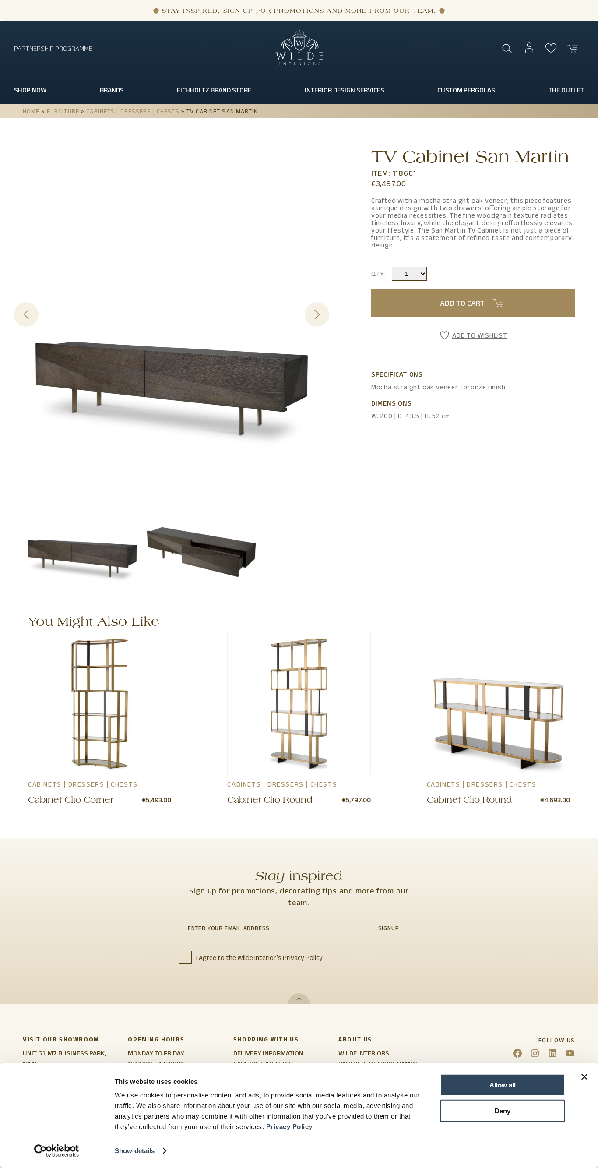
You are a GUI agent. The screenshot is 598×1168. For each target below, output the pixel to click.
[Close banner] (584, 1077)
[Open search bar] (507, 49)
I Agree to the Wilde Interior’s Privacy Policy (259, 957)
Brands (112, 90)
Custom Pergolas (466, 90)
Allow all (502, 1085)
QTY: (378, 273)
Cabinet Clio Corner (70, 801)
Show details (135, 1150)
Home (31, 111)
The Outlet (566, 90)
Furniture (63, 111)
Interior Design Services (344, 90)
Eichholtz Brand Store (214, 90)
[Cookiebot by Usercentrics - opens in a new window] (56, 1150)
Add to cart (462, 303)
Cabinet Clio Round (269, 801)
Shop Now (30, 90)
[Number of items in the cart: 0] (573, 49)
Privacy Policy (289, 1126)
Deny (502, 1110)
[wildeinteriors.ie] (299, 63)
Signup (388, 928)
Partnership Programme (53, 48)
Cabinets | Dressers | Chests (132, 111)
